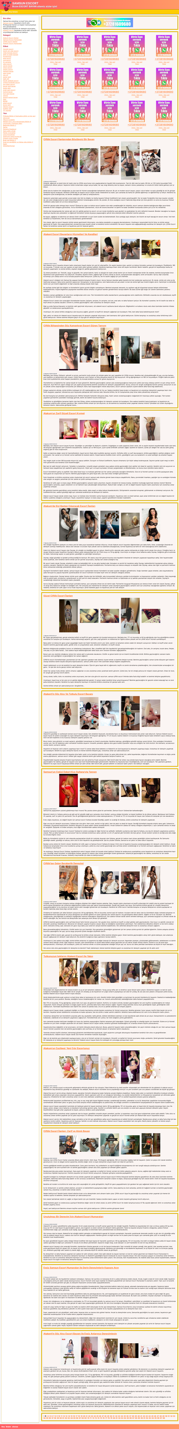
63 (69, 1418)
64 (72, 1418)
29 (108, 1416)
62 (66, 1418)
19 (82, 1416)
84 (125, 1418)
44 (149, 1416)
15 (71, 1416)
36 (127, 1416)
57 (53, 1418)
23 (92, 1416)
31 (114, 1416)
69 (85, 1418)
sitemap (15, 1427)
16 (74, 1416)
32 (116, 1416)
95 (155, 1418)
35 (125, 1416)
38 (133, 1416)
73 (96, 1418)
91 (144, 1418)
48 (161, 1416)
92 (147, 1418)
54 (44, 1418)
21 (87, 1416)
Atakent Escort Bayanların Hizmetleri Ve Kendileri (70, 234)
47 (158, 1416)
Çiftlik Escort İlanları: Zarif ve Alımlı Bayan (66, 1131)
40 (139, 1416)
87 (133, 1418)
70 (88, 1418)
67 (80, 1418)
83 (122, 1418)
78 (109, 1418)
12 (64, 1416)
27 (103, 1416)
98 (164, 1418)
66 (77, 1418)
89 (139, 1418)
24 (95, 1416)
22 (89, 1416)
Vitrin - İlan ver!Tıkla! (55, 63)
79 (111, 1418)
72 (93, 1418)
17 (76, 1416)
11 (61, 1416)
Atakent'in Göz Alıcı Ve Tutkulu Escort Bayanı (68, 694)
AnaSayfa (4, 12)
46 (155, 1416)
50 (166, 1416)
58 (55, 1418)
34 (122, 1416)
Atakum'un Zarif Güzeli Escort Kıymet (64, 413)
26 (100, 1416)
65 (74, 1418)
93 (150, 1418)
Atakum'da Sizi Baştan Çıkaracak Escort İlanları (69, 506)
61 (63, 1418)
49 (163, 1416)
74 (98, 1418)
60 (61, 1418)
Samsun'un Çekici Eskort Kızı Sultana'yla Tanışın (70, 772)
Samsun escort (8, 23)
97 (161, 1418)
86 (130, 1418)
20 (84, 1416)
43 (147, 1416)
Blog (10, 12)
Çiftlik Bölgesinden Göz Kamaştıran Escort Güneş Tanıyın (74, 325)
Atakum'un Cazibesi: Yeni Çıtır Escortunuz (66, 1048)
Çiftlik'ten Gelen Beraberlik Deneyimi (63, 863)
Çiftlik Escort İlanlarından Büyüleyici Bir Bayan (68, 139)
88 (136, 1418)
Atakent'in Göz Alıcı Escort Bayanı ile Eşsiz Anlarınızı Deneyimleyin (80, 1333)
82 (119, 1418)
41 (141, 1416)
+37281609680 (55, 59)
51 (169, 1416)
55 (47, 1418)
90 (142, 1418)
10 (59, 1416)
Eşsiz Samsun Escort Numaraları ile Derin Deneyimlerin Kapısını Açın (81, 1267)
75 (101, 1418)
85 (128, 1418)
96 (158, 1418)
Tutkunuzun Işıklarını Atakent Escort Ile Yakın (68, 956)
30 (111, 1416)
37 (130, 1416)
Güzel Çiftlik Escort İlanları (58, 595)
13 (66, 1416)
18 (79, 1416)
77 (106, 1418)
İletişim (15, 12)
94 (153, 1418)
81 (117, 1418)
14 (69, 1416)
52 (171, 1416)
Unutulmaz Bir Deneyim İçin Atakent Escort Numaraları (73, 1216)
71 (91, 1418)
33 (119, 1416)
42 (144, 1416)
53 (174, 1416)
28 (105, 1416)
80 (114, 1418)
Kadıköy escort (8, 30)
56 (50, 1418)
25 (97, 1416)
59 (58, 1418)
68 (83, 1418)
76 (104, 1418)
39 (136, 1416)
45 (152, 1416)
